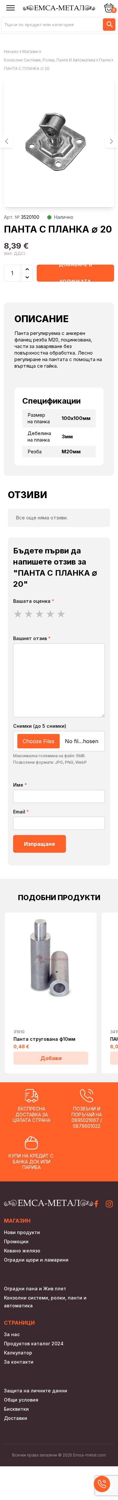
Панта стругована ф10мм (44, 1039)
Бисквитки (16, 1409)
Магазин (30, 51)
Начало (11, 51)
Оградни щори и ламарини (36, 1260)
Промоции (16, 1241)
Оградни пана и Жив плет (35, 1288)
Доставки (15, 1418)
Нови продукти (22, 1232)
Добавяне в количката (75, 273)
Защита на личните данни (35, 1390)
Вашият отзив (31, 638)
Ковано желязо (22, 1250)
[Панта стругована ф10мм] (50, 958)
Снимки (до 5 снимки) (39, 726)
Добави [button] (51, 1058)
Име (20, 785)
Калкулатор (18, 1352)
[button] (111, 141)
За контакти (18, 1362)
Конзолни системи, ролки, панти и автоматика (49, 60)
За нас (12, 1334)
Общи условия (21, 1400)
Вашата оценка (33, 601)
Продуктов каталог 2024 (34, 1343)
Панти (104, 60)
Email (21, 811)
